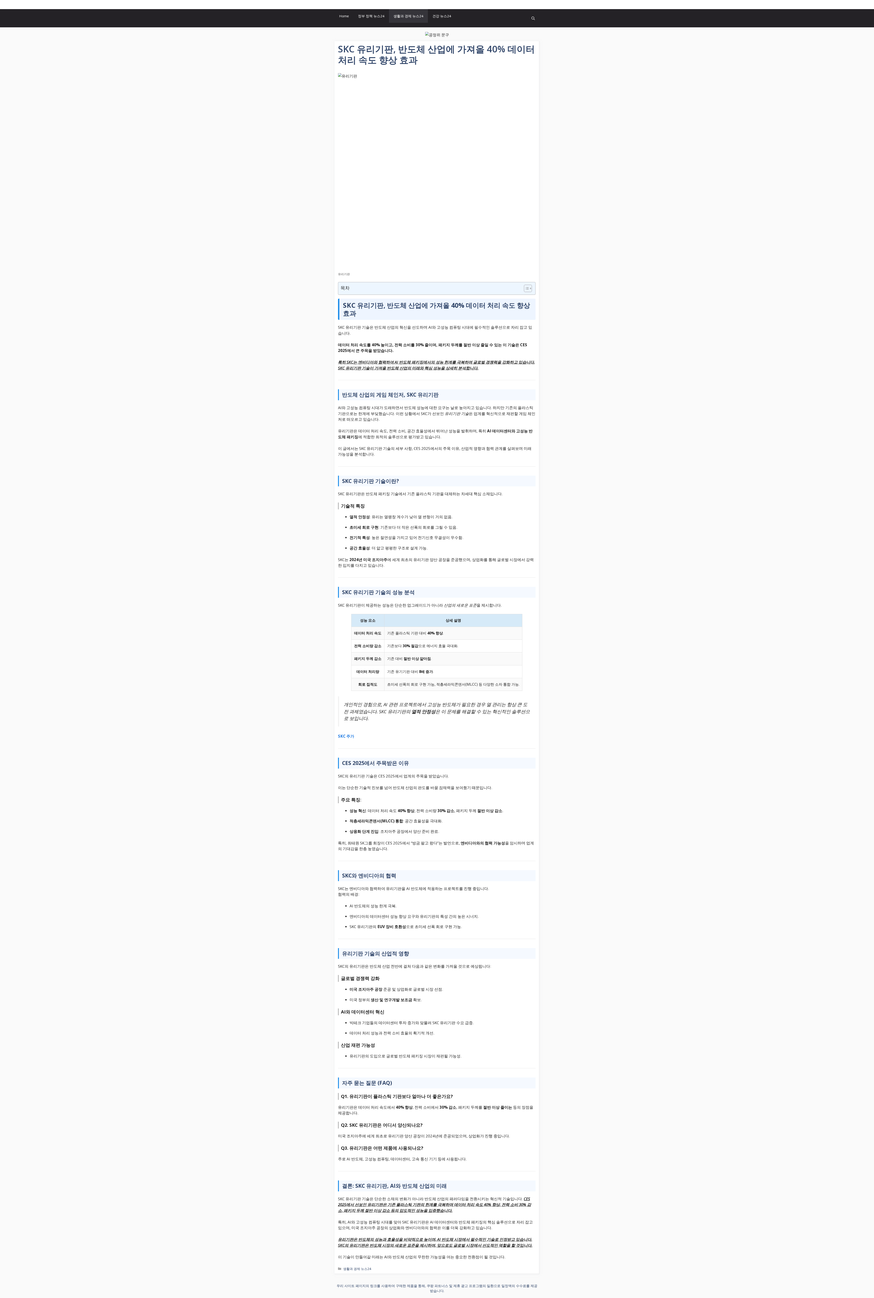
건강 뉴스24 (441, 16)
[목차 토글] (526, 288)
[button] (533, 18)
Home (344, 16)
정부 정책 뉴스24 (371, 16)
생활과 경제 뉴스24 (408, 16)
